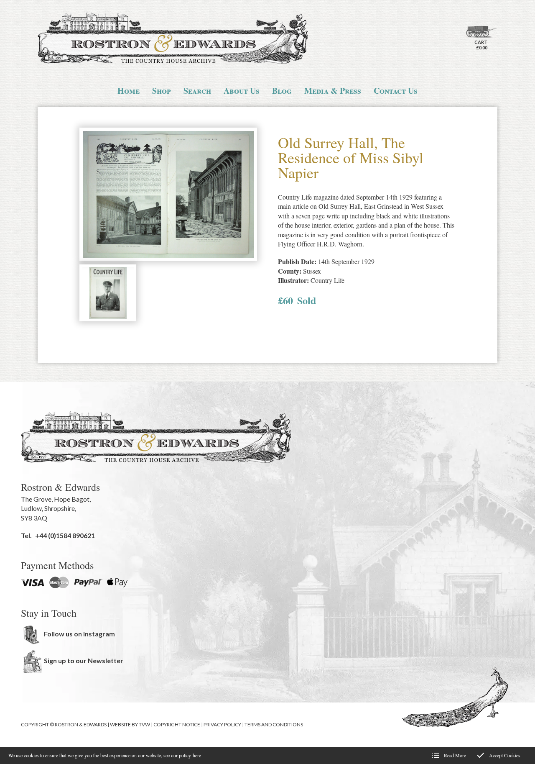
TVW (144, 724)
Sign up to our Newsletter (83, 660)
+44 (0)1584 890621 (65, 535)
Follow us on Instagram (79, 634)
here (197, 755)
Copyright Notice (176, 724)
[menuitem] (128, 91)
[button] (168, 195)
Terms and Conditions (274, 724)
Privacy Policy (222, 724)
